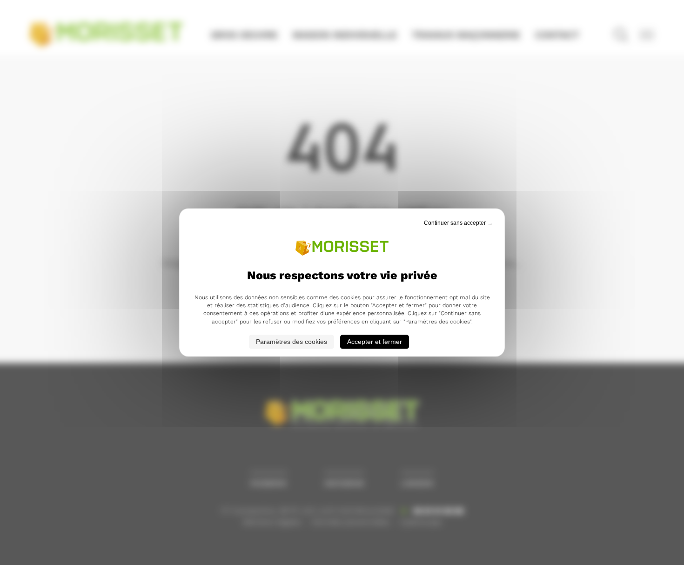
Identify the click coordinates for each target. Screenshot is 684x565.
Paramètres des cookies (291, 342)
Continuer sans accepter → (458, 223)
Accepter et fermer (374, 342)
